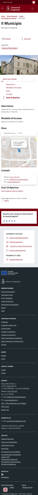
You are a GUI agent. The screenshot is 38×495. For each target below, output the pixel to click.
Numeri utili (5, 410)
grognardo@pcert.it (13, 182)
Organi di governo (7, 301)
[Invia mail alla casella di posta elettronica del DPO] (16, 421)
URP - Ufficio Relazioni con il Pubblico (13, 403)
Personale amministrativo (9, 304)
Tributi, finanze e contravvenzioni (12, 341)
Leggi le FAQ (5, 457)
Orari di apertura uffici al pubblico (12, 191)
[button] (19, 150)
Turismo (3, 344)
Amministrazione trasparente (11, 454)
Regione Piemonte (7, 2)
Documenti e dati (7, 295)
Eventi (3, 373)
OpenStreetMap (25, 166)
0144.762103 (14, 177)
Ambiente (4, 322)
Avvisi (3, 359)
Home (3, 16)
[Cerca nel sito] (31, 8)
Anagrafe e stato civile (8, 325)
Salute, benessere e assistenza (11, 338)
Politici (3, 308)
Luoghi (21, 16)
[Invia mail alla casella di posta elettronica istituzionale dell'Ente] (16, 397)
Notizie (3, 355)
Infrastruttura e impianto (8, 18)
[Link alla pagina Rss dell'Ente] (2, 474)
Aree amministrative (8, 291)
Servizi (24, 485)
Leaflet (17, 166)
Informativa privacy (7, 445)
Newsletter (5, 477)
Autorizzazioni (6, 328)
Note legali (5, 448)
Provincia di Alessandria (9, 442)
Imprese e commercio (8, 335)
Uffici (3, 311)
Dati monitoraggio (7, 485)
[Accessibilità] (5, 489)
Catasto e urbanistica (8, 331)
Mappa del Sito (27, 487)
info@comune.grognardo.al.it (18, 179)
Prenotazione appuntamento (11, 462)
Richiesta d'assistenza (8, 464)
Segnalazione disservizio (9, 459)
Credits (11, 487)
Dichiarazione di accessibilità (10, 452)
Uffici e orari (5, 406)
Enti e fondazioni (6, 298)
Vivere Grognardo (12, 16)
